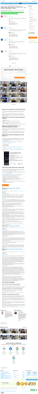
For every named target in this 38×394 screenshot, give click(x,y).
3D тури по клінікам (3, 374)
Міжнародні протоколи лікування (33, 19)
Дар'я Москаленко (5, 193)
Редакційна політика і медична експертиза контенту (5, 378)
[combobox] (8, 77)
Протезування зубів (8, 12)
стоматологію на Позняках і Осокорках (11, 189)
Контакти (28, 3)
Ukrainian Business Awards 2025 (11, 149)
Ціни (10, 3)
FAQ (25, 3)
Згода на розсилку (35, 391)
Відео (30, 15)
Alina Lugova (4, 236)
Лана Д (4, 198)
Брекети (22, 12)
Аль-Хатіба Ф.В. (6, 245)
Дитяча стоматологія (3, 13)
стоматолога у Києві (10, 131)
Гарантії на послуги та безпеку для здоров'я (32, 21)
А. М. (3, 275)
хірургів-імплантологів (5, 172)
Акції (18, 3)
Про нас (5, 3)
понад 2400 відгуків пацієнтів (21, 227)
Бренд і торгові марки (31, 29)
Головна (2, 3)
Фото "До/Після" (14, 3)
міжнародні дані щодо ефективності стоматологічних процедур (13, 174)
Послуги (8, 3)
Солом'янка (14, 376)
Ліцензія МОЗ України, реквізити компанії (5, 373)
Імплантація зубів (13, 12)
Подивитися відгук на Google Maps (6, 16)
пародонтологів (18, 172)
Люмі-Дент (4, 111)
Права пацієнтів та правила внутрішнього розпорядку (5, 376)
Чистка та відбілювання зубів (14, 13)
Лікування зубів (3, 12)
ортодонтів (13, 172)
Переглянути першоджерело (7, 143)
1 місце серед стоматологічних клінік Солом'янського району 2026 (12, 148)
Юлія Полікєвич (5, 243)
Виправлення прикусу (18, 12)
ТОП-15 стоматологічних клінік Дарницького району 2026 (13, 146)
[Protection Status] (9, 392)
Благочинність (31, 27)
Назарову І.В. (14, 270)
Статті (23, 3)
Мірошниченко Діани (5, 257)
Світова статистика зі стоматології (31, 17)
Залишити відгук (25, 7)
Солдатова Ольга (7, 278)
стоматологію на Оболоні (14, 225)
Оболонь (14, 374)
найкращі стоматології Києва (10, 142)
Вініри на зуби (8, 13)
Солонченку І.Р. (19, 270)
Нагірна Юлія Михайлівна (21, 212)
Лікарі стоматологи (31, 9)
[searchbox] (6, 77)
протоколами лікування (13, 174)
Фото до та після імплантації (20, 305)
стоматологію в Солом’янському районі (12, 249)
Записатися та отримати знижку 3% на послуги (33, 37)
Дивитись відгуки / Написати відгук (19, 77)
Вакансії (30, 24)
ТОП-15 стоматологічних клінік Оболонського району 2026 (13, 147)
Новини (30, 12)
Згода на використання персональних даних (26, 391)
